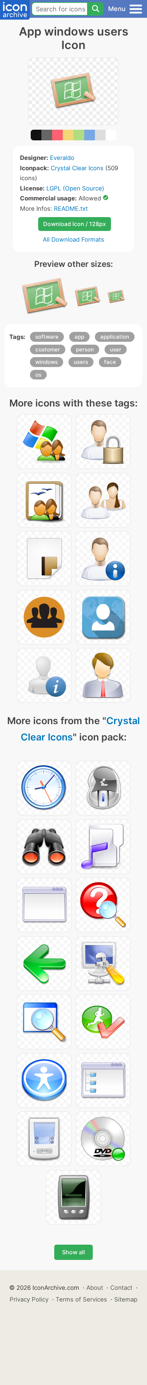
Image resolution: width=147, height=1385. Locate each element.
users (81, 362)
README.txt (71, 208)
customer (47, 349)
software (47, 336)
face (110, 362)
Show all (73, 1252)
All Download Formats (73, 239)
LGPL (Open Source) (75, 188)
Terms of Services (81, 1299)
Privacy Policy (29, 1299)
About (94, 1287)
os (38, 374)
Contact (121, 1287)
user (115, 349)
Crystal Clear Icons (77, 168)
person (85, 349)
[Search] (95, 9)
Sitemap (125, 1299)
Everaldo (62, 157)
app (79, 336)
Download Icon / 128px (74, 223)
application (114, 336)
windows (46, 362)
